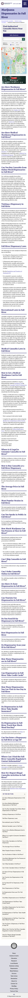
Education (14, 958)
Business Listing (14, 966)
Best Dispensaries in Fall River (10, 888)
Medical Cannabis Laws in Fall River (12, 826)
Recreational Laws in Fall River (11, 822)
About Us (14, 981)
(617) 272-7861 (17, 3)
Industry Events (14, 956)
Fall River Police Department (18, 788)
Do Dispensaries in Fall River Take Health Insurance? (13, 913)
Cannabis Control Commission (18, 385)
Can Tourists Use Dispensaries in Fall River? (12, 878)
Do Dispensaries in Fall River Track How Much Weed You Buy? (13, 918)
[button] (14, 61)
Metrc (21, 731)
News (14, 953)
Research (14, 961)
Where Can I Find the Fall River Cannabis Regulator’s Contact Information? (13, 929)
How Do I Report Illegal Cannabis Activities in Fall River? (11, 935)
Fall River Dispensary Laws (10, 818)
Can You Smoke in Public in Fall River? (12, 854)
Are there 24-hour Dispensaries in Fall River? (13, 872)
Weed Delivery (14, 971)
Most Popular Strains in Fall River (11, 850)
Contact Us (14, 983)
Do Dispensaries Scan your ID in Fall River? (12, 892)
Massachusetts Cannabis (7, 21)
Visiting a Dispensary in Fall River (11, 814)
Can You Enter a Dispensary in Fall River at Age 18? (13, 924)
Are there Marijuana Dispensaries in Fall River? (13, 798)
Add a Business (14, 35)
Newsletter (14, 978)
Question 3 (4, 151)
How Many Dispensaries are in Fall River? (13, 897)
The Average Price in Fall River (11, 846)
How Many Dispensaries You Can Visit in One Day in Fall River (13, 907)
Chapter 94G (17, 110)
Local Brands (14, 963)
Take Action (14, 976)
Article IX (11, 121)
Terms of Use (14, 991)
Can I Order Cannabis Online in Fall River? (13, 868)
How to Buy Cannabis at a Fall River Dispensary (12, 841)
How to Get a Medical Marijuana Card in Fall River (13, 830)
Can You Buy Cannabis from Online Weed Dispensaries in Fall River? (13, 809)
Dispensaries (14, 968)
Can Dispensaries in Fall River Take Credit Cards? (12, 902)
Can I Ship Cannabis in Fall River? (11, 864)
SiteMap (14, 986)
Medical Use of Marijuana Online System (14, 420)
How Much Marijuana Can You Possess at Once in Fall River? (13, 859)
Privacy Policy (14, 988)
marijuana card (18, 383)
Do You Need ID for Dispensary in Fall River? (12, 883)
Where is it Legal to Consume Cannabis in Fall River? (13, 836)
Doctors (14, 973)
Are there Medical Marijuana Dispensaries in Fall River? (10, 804)
